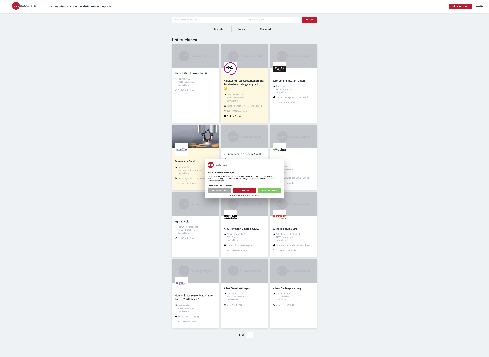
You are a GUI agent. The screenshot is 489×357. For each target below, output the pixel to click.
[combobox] (209, 20)
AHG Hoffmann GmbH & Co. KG (242, 228)
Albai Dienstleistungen (237, 288)
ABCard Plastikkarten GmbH (191, 73)
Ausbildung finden (56, 6)
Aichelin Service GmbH (286, 228)
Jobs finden (72, 6)
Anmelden (480, 6)
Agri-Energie (182, 221)
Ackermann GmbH (185, 161)
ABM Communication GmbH (289, 80)
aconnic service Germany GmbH (242, 154)
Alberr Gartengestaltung (287, 288)
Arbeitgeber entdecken (89, 6)
